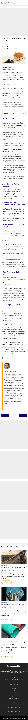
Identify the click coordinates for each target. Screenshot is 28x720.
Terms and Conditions (14, 698)
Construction (8, 38)
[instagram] (18, 711)
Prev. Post (4, 416)
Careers (14, 690)
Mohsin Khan (9, 66)
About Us (14, 688)
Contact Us (14, 692)
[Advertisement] (14, 22)
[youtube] (10, 711)
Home (2, 38)
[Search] (23, 3)
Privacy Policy (14, 696)
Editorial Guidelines (14, 694)
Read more (5, 581)
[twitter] (14, 707)
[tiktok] (14, 711)
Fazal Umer (4, 570)
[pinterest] (18, 707)
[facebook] (10, 707)
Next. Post (23, 416)
